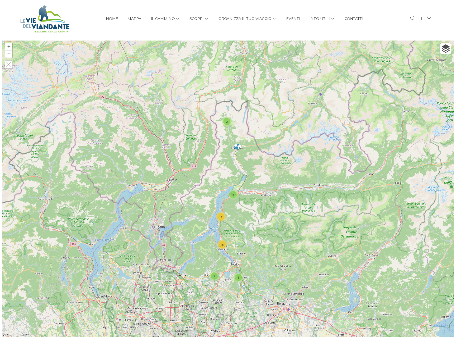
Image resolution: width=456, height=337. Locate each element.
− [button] (8, 54)
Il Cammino (163, 18)
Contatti (354, 18)
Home (112, 18)
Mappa (134, 18)
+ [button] (8, 47)
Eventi (293, 18)
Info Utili (319, 18)
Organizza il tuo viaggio (244, 18)
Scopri (197, 18)
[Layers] (445, 48)
